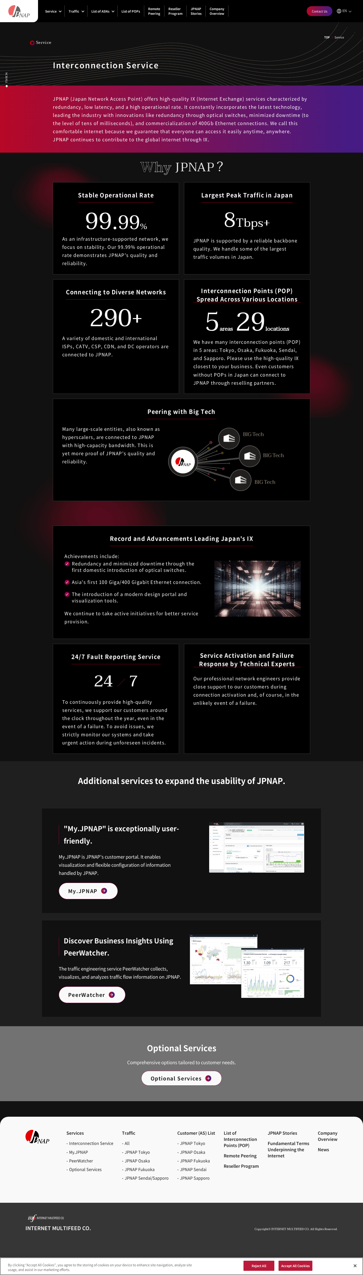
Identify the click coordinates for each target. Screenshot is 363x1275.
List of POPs (130, 11)
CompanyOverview (328, 1136)
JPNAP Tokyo (137, 1152)
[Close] (355, 1265)
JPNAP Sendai (193, 1169)
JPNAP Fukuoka (140, 1169)
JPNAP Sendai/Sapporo (147, 1178)
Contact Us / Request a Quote (176, 1203)
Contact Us (319, 11)
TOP (327, 37)
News (323, 1149)
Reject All (259, 1265)
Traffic (74, 11)
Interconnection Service (91, 1143)
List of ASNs (100, 11)
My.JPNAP (83, 891)
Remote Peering (154, 11)
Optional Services (176, 1078)
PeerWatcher (86, 994)
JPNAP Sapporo (195, 1178)
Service (51, 11)
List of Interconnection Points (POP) (240, 1139)
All (127, 1143)
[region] (181, 1266)
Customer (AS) (196, 1133)
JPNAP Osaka (137, 1161)
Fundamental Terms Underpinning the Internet (288, 1149)
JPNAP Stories (196, 11)
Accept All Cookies (295, 1265)
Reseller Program (175, 11)
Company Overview (217, 11)
